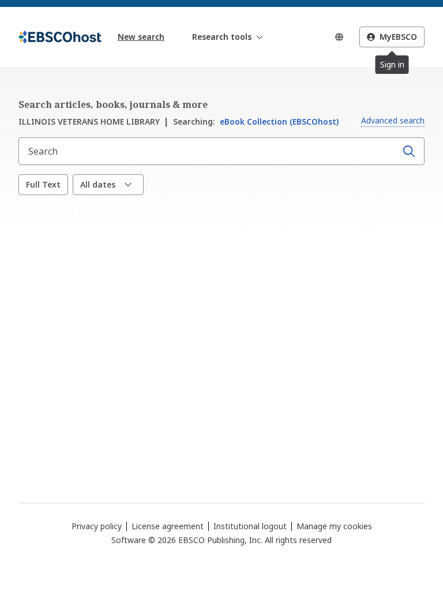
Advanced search (393, 120)
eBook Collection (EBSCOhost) (256, 121)
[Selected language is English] (339, 37)
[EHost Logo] (60, 37)
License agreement (168, 526)
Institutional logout (250, 526)
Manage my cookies (334, 526)
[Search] (409, 151)
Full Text (43, 184)
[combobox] (209, 151)
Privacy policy (97, 526)
